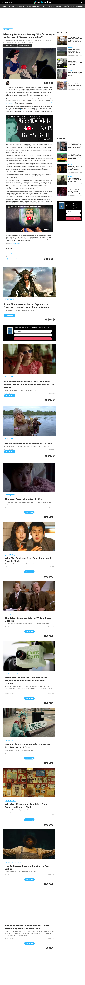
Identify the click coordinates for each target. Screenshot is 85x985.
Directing (12, 6)
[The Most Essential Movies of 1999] (29, 477)
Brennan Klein (9, 393)
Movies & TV (72, 6)
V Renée (14, 83)
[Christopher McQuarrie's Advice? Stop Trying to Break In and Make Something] (62, 85)
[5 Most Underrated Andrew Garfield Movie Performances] (62, 179)
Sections (8, 2)
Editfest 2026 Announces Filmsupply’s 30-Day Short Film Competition (75, 63)
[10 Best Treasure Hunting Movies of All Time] (29, 421)
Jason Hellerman (10, 814)
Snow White (14, 255)
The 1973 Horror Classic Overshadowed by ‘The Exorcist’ (75, 73)
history (26, 255)
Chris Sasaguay (9, 449)
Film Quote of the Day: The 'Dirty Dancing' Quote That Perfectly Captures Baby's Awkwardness (74, 193)
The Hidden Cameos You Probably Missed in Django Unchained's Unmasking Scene (75, 169)
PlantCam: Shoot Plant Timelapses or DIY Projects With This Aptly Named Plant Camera (27, 680)
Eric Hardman (9, 313)
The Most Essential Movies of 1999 (23, 499)
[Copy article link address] (52, 83)
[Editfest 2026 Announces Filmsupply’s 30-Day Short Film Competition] (62, 63)
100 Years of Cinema (24, 110)
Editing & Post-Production (60, 6)
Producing (81, 6)
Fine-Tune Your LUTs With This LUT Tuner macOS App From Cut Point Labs (27, 927)
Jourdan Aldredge (10, 693)
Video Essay (10, 255)
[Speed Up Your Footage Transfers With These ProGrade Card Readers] (62, 157)
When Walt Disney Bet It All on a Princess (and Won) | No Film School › (23, 251)
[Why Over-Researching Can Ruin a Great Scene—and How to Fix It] (29, 782)
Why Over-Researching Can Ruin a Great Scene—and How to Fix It (26, 805)
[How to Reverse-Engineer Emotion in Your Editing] (29, 844)
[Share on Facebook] (45, 83)
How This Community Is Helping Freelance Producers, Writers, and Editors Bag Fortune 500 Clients (75, 42)
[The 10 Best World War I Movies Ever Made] (29, 967)
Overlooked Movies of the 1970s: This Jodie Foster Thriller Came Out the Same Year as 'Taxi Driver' (29, 384)
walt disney (19, 255)
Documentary (48, 6)
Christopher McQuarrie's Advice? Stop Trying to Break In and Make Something (75, 86)
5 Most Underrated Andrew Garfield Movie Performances (74, 179)
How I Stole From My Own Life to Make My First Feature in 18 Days (27, 746)
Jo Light (8, 626)
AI (5, 6)
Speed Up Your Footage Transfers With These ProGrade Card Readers (75, 158)
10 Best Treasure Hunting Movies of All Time (28, 443)
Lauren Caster (9, 753)
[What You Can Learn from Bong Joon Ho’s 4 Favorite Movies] (29, 536)
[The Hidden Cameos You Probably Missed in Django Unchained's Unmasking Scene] (62, 168)
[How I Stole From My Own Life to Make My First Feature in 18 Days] (29, 722)
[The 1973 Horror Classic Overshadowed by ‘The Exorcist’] (62, 74)
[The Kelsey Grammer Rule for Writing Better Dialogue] (29, 596)
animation (23, 255)
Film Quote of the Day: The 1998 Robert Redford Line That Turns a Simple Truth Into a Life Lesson (75, 53)
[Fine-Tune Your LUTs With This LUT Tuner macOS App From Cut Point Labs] (29, 903)
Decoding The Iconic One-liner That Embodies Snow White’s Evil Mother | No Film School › (27, 253)
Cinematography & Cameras (34, 6)
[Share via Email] (50, 83)
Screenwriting (21, 6)
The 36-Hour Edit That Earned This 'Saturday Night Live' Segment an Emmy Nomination (75, 147)
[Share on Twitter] (47, 83)
